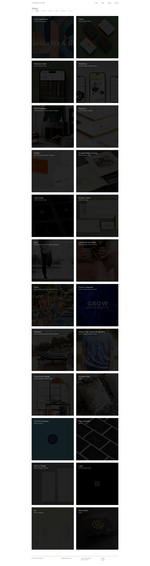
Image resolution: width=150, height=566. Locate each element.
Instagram (103, 559)
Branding (43, 11)
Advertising (63, 11)
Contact (109, 3)
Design (56, 11)
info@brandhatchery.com (66, 558)
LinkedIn (102, 558)
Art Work (70, 11)
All (32, 11)
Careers (116, 3)
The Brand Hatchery (38, 3)
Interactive (50, 11)
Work (96, 3)
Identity (37, 11)
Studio (102, 3)
